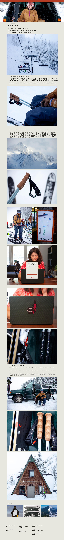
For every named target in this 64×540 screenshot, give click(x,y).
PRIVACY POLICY (33, 277)
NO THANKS (32, 276)
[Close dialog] (36, 262)
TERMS (29, 277)
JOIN (32, 274)
